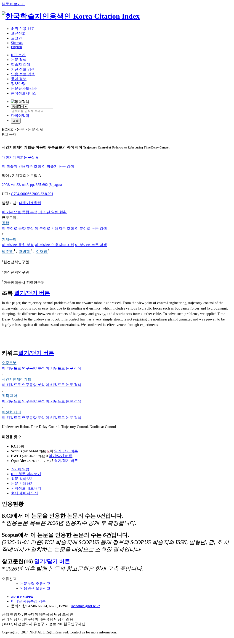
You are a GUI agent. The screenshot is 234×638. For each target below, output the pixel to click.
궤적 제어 (9, 396)
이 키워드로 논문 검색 (63, 368)
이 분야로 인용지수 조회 (54, 228)
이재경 (42, 252)
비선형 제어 (11, 412)
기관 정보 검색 (23, 69)
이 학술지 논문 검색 (58, 166)
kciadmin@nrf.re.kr (85, 606)
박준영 (8, 252)
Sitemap (17, 43)
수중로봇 (9, 363)
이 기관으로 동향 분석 (19, 212)
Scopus (16, 451)
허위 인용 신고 (23, 29)
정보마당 (18, 84)
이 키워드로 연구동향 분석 (23, 368)
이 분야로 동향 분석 (18, 228)
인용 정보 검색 (23, 74)
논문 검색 (19, 60)
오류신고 (18, 33)
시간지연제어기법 (16, 379)
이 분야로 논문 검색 (91, 228)
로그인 (16, 38)
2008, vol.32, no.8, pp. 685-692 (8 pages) (32, 185)
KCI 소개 (18, 55)
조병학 (25, 252)
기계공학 (9, 239)
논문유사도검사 (24, 88)
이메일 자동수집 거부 (28, 601)
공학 (5, 223)
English (16, 47)
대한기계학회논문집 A (20, 157)
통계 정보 (19, 79)
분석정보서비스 (24, 93)
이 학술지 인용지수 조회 (21, 166)
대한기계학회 (30, 203)
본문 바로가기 (13, 4)
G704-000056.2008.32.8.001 (32, 194)
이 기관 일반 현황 (52, 212)
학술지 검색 (20, 64)
